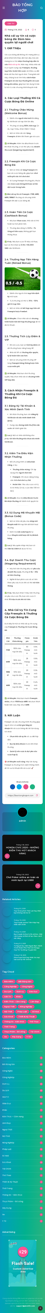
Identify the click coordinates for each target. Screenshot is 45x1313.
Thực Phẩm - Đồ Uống (14, 1032)
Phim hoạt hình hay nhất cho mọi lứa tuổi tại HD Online (27, 958)
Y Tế (29, 1037)
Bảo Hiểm (8, 981)
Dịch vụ (20, 991)
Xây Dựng (16, 1037)
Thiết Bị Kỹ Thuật (26, 1017)
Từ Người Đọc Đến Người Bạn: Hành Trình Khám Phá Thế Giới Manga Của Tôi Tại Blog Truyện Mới (28, 948)
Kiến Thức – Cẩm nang (12, 1116)
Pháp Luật (22, 1011)
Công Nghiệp (10, 986)
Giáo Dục (33, 991)
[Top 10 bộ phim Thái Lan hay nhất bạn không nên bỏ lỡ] (7, 911)
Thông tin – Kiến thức (12, 1195)
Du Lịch (7, 991)
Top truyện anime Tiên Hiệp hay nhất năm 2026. (26, 923)
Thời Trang (9, 1027)
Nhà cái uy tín (14, 64)
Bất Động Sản (24, 981)
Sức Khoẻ (8, 1017)
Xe (5, 1037)
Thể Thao (34, 1022)
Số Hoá (35, 1011)
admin (22, 821)
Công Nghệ (27, 986)
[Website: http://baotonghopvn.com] (22, 826)
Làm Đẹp (34, 1001)
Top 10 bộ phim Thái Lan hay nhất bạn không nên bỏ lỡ (27, 912)
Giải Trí (11, 23)
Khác (18, 996)
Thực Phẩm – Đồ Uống (12, 1201)
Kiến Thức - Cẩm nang (14, 1001)
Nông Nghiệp (26, 1006)
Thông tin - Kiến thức (14, 1022)
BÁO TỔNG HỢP (22, 8)
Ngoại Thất (9, 1006)
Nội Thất (8, 1011)
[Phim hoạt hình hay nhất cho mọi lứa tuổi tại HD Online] (7, 958)
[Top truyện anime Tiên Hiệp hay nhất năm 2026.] (7, 923)
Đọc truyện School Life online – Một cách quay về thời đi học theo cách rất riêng (28, 936)
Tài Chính (34, 1032)
